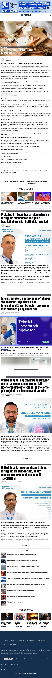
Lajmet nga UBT (30, 640)
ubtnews (8, 226)
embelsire (43, 177)
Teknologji (21, 640)
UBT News (8, 60)
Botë (23, 636)
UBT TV (5, 644)
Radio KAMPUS (41, 640)
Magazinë (13, 640)
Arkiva (47, 658)
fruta (16, 177)
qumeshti (11, 177)
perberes (34, 177)
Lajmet (5, 636)
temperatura (28, 177)
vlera (19, 177)
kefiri (38, 177)
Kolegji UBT (13, 644)
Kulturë (45, 636)
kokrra (47, 177)
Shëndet (6, 640)
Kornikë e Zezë (31, 636)
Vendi (11, 636)
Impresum (18, 658)
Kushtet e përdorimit (29, 658)
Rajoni (17, 636)
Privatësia (40, 658)
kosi (23, 177)
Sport (39, 636)
